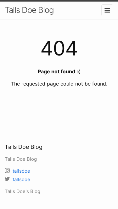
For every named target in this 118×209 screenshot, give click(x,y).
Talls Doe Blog (29, 10)
